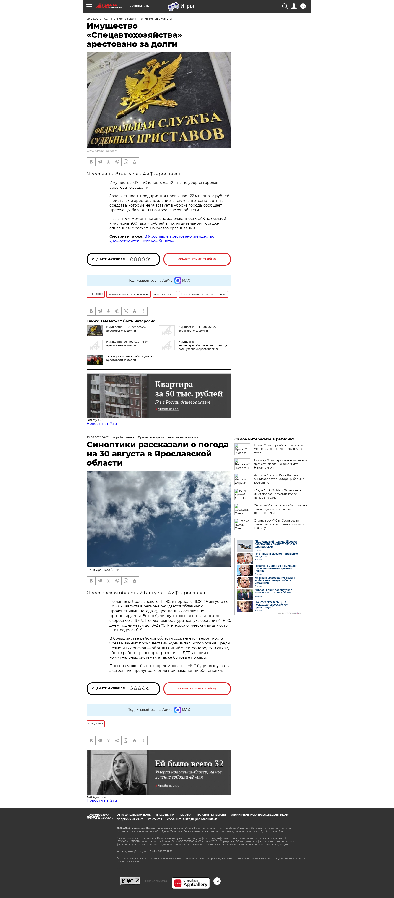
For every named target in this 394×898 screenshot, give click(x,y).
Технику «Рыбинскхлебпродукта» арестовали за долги (130, 358)
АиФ (115, 570)
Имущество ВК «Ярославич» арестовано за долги (126, 328)
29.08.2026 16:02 (98, 437)
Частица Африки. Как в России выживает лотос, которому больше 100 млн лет (279, 479)
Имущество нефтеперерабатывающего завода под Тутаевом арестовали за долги (193, 347)
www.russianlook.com (102, 151)
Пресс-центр (165, 814)
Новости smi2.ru (102, 423)
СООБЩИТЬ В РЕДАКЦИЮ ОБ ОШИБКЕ (192, 819)
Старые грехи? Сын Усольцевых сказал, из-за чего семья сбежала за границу (279, 524)
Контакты (155, 819)
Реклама (185, 814)
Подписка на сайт (130, 819)
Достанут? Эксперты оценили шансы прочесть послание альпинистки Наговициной (280, 463)
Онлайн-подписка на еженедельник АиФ (260, 814)
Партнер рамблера (156, 880)
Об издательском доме (134, 814)
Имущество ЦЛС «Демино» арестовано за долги (197, 328)
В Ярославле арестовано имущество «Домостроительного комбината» (161, 238)
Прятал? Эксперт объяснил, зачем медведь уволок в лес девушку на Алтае (278, 448)
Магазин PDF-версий (211, 814)
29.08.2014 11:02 (97, 18)
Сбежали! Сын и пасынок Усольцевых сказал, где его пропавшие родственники (280, 509)
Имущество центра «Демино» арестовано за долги (127, 343)
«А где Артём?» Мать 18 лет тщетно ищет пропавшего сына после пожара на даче (278, 494)
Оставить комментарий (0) (197, 259)
